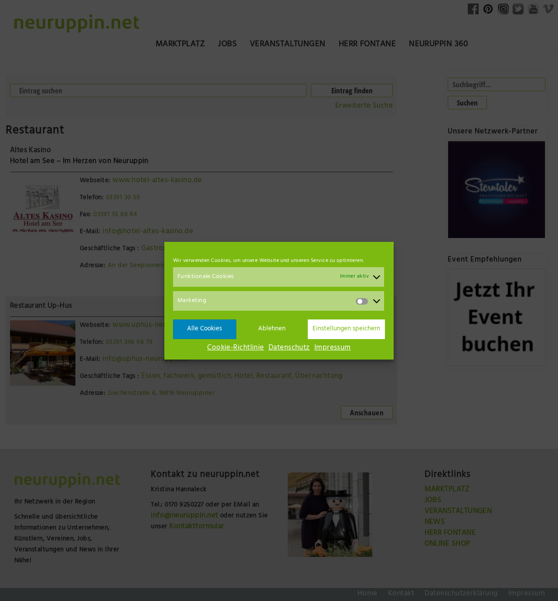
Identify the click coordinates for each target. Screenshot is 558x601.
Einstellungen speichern (346, 329)
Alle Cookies (204, 329)
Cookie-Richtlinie (235, 348)
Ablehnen (272, 329)
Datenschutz (289, 348)
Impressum (332, 348)
